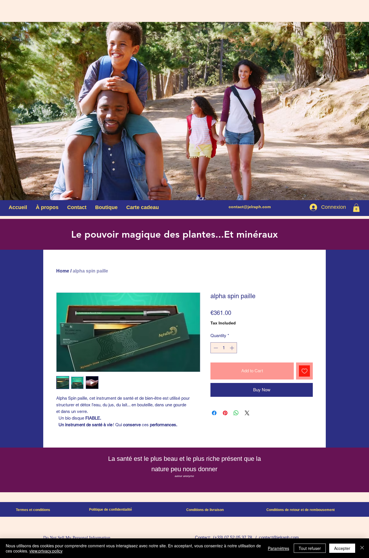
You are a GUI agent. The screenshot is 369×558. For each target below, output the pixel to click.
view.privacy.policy (46, 551)
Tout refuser (310, 548)
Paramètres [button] (278, 548)
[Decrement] (215, 348)
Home (62, 270)
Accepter (342, 548)
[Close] (362, 548)
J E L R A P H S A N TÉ (303, 135)
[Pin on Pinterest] (225, 412)
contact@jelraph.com (250, 206)
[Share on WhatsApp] (236, 412)
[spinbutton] (224, 348)
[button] (356, 208)
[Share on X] (247, 412)
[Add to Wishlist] (304, 370)
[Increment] (232, 348)
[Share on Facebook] (214, 412)
